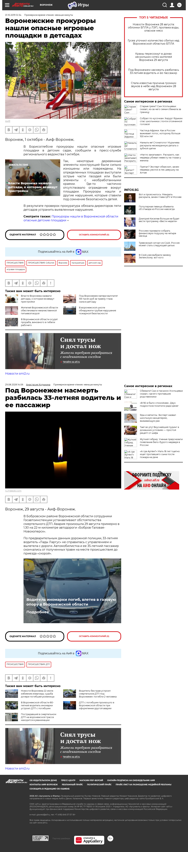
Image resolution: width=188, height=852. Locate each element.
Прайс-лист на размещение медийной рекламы (143, 784)
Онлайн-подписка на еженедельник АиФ (131, 780)
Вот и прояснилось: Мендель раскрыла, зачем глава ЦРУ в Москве (160, 195)
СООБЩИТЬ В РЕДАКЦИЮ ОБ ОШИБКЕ (50, 789)
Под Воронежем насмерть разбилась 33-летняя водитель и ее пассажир (153, 71)
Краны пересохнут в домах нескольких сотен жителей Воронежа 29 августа (153, 57)
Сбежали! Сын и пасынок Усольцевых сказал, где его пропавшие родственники (161, 393)
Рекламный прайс (72, 784)
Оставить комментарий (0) (94, 235)
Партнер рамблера (61, 838)
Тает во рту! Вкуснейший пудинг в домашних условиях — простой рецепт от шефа (159, 430)
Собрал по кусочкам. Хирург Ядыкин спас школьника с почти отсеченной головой (161, 121)
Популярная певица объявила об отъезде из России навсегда (157, 207)
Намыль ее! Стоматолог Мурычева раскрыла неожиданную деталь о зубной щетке (159, 145)
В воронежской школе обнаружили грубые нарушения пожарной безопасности (97, 310)
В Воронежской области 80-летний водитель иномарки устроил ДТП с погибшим (37, 705)
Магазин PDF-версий (91, 780)
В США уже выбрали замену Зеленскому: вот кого (155, 256)
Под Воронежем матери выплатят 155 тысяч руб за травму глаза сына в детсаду (98, 298)
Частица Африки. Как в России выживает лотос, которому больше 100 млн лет (160, 133)
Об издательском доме (43, 780)
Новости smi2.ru (17, 373)
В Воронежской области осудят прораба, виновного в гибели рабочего (39, 322)
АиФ (7, 121)
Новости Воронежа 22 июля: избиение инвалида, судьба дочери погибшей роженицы (37, 693)
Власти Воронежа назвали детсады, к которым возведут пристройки (37, 298)
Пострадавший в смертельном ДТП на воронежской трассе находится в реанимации (38, 717)
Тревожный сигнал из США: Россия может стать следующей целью (159, 244)
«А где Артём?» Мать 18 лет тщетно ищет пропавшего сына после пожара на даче (160, 454)
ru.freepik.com (13, 490)
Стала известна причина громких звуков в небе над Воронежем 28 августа (153, 86)
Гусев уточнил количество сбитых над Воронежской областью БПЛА (153, 42)
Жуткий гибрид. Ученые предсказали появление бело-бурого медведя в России (161, 442)
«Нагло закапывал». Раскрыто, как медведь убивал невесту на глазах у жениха (160, 157)
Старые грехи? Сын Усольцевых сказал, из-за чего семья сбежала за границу (160, 109)
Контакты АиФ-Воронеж (44, 784)
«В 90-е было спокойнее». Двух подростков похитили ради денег (159, 404)
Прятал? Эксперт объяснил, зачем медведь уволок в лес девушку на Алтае (159, 169)
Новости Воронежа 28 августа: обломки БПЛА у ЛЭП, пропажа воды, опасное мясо (153, 27)
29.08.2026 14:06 (14, 384)
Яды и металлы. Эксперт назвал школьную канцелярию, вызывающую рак (158, 418)
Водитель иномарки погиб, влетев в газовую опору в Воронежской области (71, 602)
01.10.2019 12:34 (13, 15)
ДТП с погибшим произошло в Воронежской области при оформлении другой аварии (96, 705)
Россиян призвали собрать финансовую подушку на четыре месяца (157, 233)
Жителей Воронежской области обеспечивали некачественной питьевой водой (39, 310)
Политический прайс (99, 784)
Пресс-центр (68, 780)
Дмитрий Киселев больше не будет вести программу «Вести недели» (159, 220)
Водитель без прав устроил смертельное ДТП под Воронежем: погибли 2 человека (98, 693)
